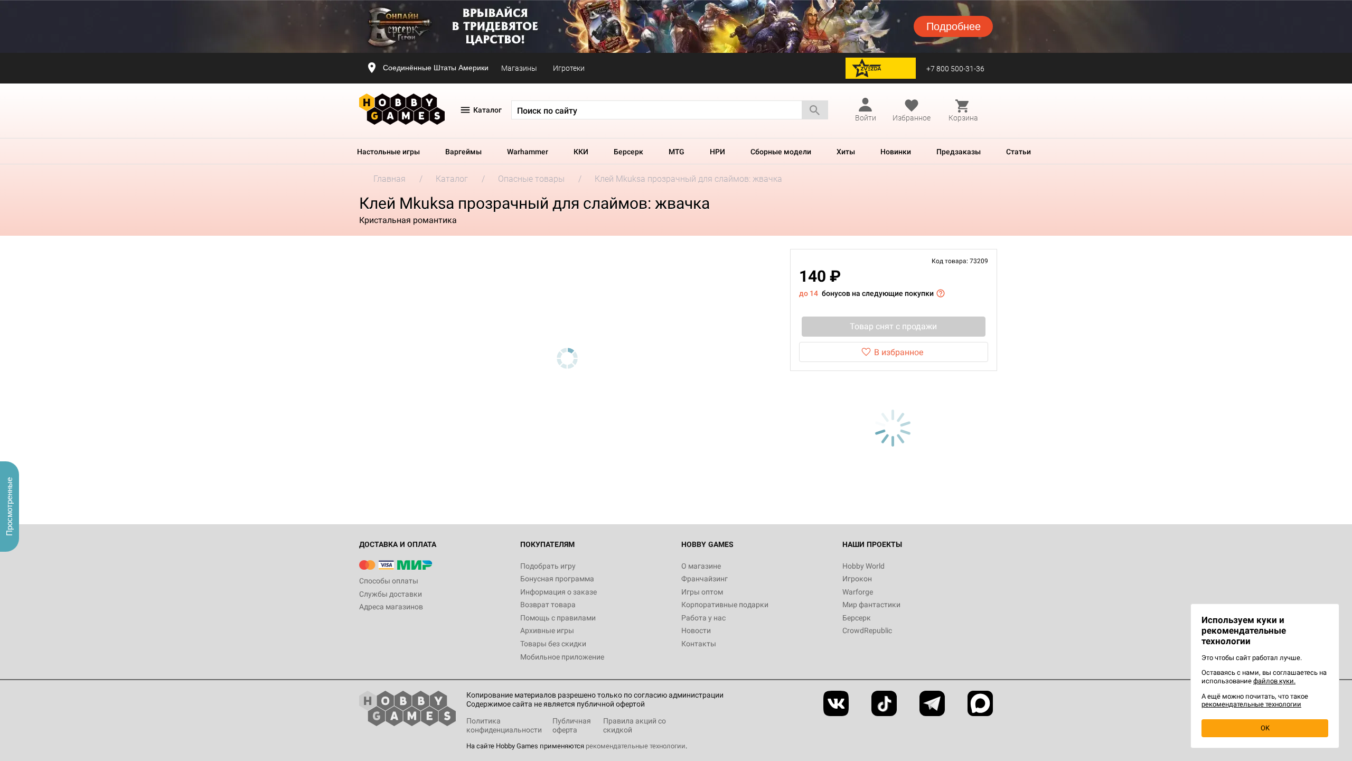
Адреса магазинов (391, 606)
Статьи (1018, 151)
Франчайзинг (704, 578)
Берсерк (628, 151)
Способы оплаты (388, 581)
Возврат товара (548, 604)
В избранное (898, 352)
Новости (696, 630)
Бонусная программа (557, 578)
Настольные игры (388, 151)
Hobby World (863, 566)
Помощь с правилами (558, 618)
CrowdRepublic (867, 630)
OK (1265, 728)
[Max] (980, 703)
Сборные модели (780, 151)
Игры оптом (702, 592)
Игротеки (569, 68)
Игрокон (857, 578)
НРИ (717, 151)
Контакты (698, 643)
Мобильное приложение (562, 657)
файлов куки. (1274, 681)
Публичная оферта (571, 725)
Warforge (857, 592)
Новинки (895, 151)
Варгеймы (463, 151)
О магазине (701, 566)
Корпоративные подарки (724, 604)
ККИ (581, 151)
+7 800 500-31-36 (955, 68)
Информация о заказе (558, 592)
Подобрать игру (548, 566)
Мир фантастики (871, 604)
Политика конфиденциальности (504, 725)
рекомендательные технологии (636, 746)
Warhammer (527, 151)
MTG (676, 151)
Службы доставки (390, 594)
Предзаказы (958, 151)
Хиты (846, 151)
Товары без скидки (553, 643)
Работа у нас (703, 618)
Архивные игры (547, 630)
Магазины (519, 68)
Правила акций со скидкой (634, 725)
